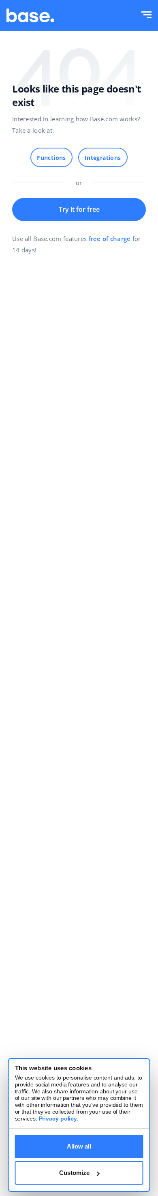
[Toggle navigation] (146, 15)
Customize (74, 1172)
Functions (51, 157)
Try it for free (79, 209)
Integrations (103, 157)
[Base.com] (30, 16)
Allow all (79, 1146)
